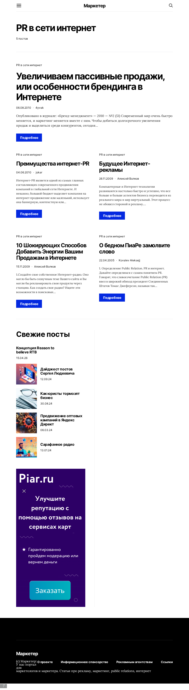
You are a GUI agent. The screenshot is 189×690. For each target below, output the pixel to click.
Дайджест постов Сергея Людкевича (57, 371)
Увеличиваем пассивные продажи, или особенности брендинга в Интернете (90, 86)
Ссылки (167, 662)
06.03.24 (46, 430)
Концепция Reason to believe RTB (35, 350)
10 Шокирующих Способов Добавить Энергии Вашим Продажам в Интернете (51, 251)
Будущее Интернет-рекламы (124, 166)
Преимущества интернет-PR (52, 163)
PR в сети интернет (29, 65)
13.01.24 (45, 450)
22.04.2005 (106, 260)
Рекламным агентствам (134, 662)
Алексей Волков (128, 178)
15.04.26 (21, 358)
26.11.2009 (106, 178)
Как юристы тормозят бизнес (60, 395)
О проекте (45, 662)
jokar (39, 172)
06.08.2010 (23, 107)
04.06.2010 (23, 172)
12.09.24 (46, 379)
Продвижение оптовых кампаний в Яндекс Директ (61, 419)
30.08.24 (46, 403)
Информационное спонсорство (84, 662)
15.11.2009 (23, 266)
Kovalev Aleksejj (129, 260)
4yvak (39, 107)
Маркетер (95, 6)
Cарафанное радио (57, 444)
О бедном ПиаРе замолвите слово (134, 248)
